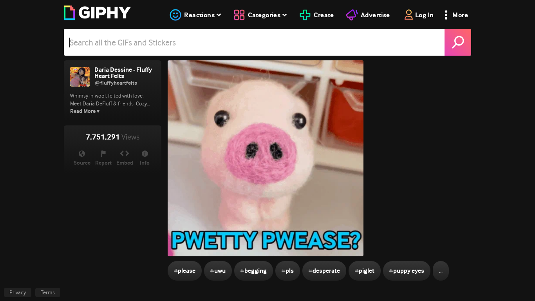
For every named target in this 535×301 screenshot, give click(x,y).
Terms (48, 292)
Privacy (17, 292)
